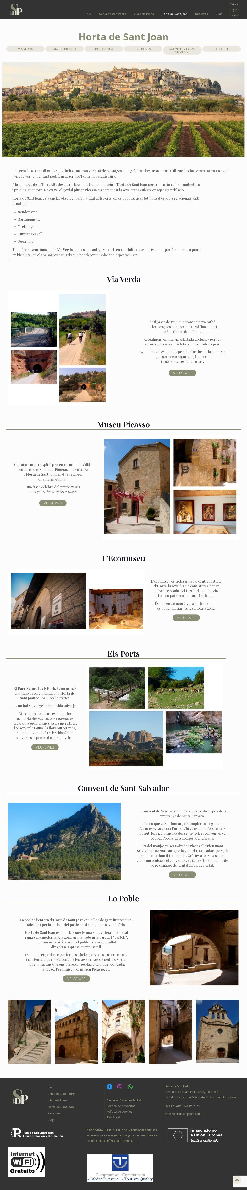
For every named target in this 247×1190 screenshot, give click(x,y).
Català (234, 4)
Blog (51, 1120)
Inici (50, 1087)
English (234, 10)
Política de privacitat (121, 1106)
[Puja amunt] (237, 1180)
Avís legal (113, 1117)
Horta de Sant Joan (61, 1107)
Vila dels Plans (58, 1100)
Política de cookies (119, 1111)
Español (235, 15)
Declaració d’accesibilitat (124, 1100)
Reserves (54, 1113)
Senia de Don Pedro (61, 1094)
